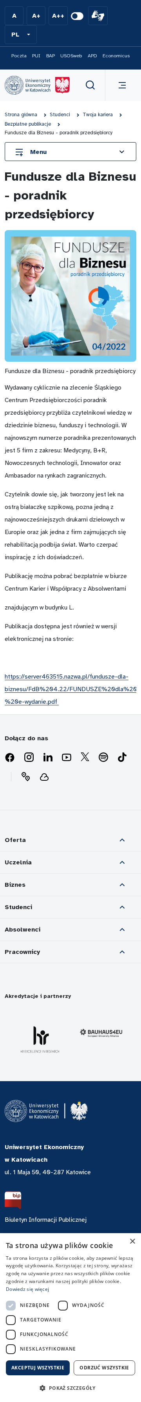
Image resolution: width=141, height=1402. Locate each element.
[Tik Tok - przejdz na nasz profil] (122, 757)
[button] (21, 34)
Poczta (19, 56)
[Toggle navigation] (120, 85)
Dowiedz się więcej (27, 1289)
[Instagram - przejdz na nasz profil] (29, 757)
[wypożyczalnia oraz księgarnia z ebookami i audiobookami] (44, 777)
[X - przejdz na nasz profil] (85, 757)
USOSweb (71, 56)
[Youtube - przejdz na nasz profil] (66, 757)
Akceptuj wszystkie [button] (37, 1367)
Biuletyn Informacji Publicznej (46, 1220)
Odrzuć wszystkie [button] (104, 1367)
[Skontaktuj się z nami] (25, 777)
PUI (36, 56)
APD (92, 56)
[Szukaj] (90, 85)
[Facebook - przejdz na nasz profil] (10, 757)
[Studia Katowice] (37, 85)
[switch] (77, 16)
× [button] (132, 1242)
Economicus (116, 56)
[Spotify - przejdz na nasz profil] (103, 757)
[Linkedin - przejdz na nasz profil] (47, 757)
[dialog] (70, 1317)
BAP (50, 56)
